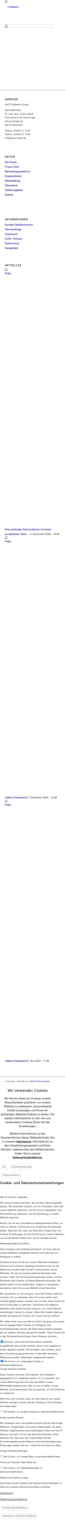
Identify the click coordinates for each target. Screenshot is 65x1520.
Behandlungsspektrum (17, 171)
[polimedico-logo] (27, 7)
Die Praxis (11, 162)
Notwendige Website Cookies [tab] (14, 1243)
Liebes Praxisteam (15, 797)
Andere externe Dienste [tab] (12, 1417)
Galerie (9, 194)
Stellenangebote (14, 190)
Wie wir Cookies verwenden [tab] (14, 1197)
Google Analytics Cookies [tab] (13, 1368)
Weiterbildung (12, 180)
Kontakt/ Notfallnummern (19, 224)
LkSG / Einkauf (13, 238)
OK (4, 1166)
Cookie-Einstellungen (21, 1166)
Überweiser (11, 185)
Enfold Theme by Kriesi (39, 1081)
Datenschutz (12, 243)
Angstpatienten (13, 176)
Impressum (11, 234)
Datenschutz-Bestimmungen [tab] (14, 1477)
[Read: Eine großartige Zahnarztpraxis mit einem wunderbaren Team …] (8, 273)
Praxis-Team (12, 166)
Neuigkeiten (11, 248)
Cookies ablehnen (11, 1174)
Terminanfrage (13, 229)
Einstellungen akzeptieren (15, 1507)
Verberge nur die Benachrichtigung (19, 1515)
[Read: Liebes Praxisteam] (8, 541)
